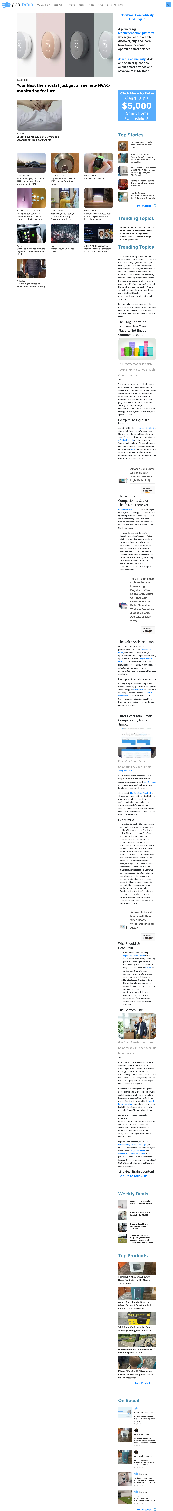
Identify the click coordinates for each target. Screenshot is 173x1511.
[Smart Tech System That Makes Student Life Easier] (122, 1204)
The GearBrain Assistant (140, 793)
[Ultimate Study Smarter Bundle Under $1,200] (122, 1215)
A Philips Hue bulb (126, 440)
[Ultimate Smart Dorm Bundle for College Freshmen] (122, 1227)
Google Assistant (137, 1150)
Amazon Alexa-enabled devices (131, 1153)
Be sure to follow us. (133, 1175)
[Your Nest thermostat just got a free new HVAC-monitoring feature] (65, 45)
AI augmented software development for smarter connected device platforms (30, 216)
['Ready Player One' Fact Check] (65, 233)
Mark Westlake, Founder (143, 1434)
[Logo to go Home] (18, 5)
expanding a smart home (134, 955)
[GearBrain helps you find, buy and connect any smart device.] (125, 1413)
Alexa (133, 449)
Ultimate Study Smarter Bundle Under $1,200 (140, 1213)
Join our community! (132, 59)
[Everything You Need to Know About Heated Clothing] (31, 268)
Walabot (142, 227)
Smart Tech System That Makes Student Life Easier (141, 1202)
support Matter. (146, 536)
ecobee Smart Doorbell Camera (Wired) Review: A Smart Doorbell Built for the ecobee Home (143, 158)
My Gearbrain (43, 5)
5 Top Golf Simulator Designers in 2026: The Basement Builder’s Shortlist (145, 1498)
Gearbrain (143, 1474)
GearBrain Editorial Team (143, 1412)
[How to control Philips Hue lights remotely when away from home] (123, 184)
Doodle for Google (128, 227)
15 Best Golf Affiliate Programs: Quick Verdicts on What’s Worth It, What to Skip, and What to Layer (141, 1239)
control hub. (138, 689)
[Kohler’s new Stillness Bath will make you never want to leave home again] (98, 198)
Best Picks (58, 5)
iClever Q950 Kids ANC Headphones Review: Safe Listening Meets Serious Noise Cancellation (136, 1374)
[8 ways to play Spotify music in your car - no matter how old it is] (31, 233)
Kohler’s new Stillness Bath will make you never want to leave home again (98, 216)
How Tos (90, 5)
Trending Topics (136, 218)
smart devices (150, 782)
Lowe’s (148, 967)
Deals (81, 5)
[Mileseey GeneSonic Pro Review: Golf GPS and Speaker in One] (137, 1340)
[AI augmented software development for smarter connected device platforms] (31, 198)
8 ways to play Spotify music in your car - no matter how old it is (31, 251)
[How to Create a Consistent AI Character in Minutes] (98, 233)
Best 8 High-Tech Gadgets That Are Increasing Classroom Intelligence (63, 216)
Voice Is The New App (94, 178)
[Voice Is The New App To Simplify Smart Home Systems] (98, 163)
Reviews (71, 5)
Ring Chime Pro (131, 240)
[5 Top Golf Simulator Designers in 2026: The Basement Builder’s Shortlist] (125, 1496)
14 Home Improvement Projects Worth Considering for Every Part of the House (144, 1480)
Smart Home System (136, 230)
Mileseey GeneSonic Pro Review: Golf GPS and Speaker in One (136, 1351)
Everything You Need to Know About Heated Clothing (31, 285)
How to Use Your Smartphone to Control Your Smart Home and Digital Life (143, 195)
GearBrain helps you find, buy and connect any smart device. (144, 1419)
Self (53, 245)
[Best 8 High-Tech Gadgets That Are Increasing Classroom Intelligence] (65, 198)
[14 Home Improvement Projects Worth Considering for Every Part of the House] (125, 1478)
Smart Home (23, 80)
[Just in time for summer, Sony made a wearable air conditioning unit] (39, 115)
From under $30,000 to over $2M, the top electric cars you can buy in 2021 (30, 181)
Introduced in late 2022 (128, 509)
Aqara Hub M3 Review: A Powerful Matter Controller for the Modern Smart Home (134, 1280)
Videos (108, 5)
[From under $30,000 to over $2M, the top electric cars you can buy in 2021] (31, 163)
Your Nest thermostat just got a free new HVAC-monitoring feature (63, 88)
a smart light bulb (147, 428)
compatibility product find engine (132, 1144)
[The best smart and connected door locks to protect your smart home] (65, 163)
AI (130, 854)
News (100, 5)
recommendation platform (136, 33)
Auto (19, 245)
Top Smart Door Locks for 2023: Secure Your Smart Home (63, 181)
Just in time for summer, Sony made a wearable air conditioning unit (38, 138)
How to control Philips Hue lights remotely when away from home (142, 183)
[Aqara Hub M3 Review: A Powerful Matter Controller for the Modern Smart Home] (137, 1268)
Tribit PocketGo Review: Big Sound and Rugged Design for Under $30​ (135, 1329)
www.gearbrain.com (125, 771)
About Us (118, 5)
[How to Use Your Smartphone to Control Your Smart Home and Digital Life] (123, 197)
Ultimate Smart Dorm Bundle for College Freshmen (139, 1226)
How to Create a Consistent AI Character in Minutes (97, 250)
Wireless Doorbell (135, 236)
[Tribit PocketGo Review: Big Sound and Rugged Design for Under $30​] (137, 1318)
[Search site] (168, 4)
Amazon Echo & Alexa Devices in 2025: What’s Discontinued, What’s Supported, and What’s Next (143, 171)
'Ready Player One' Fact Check (62, 250)
